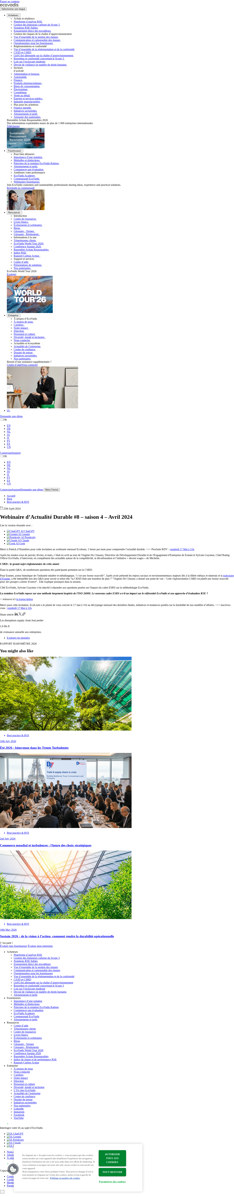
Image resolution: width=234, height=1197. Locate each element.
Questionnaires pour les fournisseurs (33, 43)
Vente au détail (22, 95)
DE (9, 428)
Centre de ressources (25, 218)
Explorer (11, 274)
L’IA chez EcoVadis (24, 1090)
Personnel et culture (24, 334)
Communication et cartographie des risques (37, 40)
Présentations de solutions (27, 265)
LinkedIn (19, 1108)
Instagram (19, 1111)
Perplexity (30, 537)
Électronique (20, 89)
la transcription (24, 599)
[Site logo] (9, 5)
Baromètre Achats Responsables (31, 249)
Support (16, 452)
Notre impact (21, 327)
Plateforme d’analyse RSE (28, 21)
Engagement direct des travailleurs (32, 30)
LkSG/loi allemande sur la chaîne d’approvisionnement (43, 55)
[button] (13, 1169)
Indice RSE (20, 252)
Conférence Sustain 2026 (27, 246)
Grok (22, 543)
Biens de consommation (27, 86)
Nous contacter (22, 340)
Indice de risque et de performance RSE (35, 1059)
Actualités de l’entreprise (27, 346)
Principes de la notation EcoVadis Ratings (36, 163)
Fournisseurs (14, 151)
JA (8, 434)
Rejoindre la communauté (21, 187)
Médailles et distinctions (27, 160)
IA (8, 410)
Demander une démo (11, 416)
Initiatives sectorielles (25, 110)
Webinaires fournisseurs (26, 181)
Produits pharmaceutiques (27, 83)
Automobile (20, 77)
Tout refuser (112, 1172)
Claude (25, 540)
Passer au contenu (9, 1)
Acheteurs (13, 15)
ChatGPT (29, 531)
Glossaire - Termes (24, 231)
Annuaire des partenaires (27, 117)
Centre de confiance (24, 349)
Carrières (19, 324)
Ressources (14, 212)
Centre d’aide (21, 261)
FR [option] (5, 419)
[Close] (2, 1192)
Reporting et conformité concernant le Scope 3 (39, 58)
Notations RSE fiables (26, 27)
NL (9, 431)
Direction (19, 331)
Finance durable (22, 107)
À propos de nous (23, 321)
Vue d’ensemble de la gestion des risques (36, 37)
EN (9, 425)
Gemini (25, 534)
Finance (18, 80)
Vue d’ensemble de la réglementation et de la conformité (44, 49)
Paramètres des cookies (112, 1181)
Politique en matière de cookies (65, 1178)
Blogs (17, 228)
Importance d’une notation (28, 157)
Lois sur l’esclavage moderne (29, 61)
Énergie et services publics (28, 98)
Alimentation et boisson (26, 73)
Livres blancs (21, 221)
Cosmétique (20, 92)
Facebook (19, 1114)
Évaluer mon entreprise (40, 946)
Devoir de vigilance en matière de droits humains (40, 64)
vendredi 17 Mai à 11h (182, 549)
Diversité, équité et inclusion (29, 337)
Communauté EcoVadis (26, 178)
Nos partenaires (22, 268)
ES (8, 444)
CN (9, 447)
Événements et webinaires (28, 225)
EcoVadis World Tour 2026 (28, 243)
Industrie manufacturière (27, 101)
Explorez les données (18, 637)
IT (8, 437)
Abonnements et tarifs (25, 113)
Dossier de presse (23, 352)
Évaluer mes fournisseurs (13, 946)
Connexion (6, 452)
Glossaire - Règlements (26, 234)
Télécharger (13, 126)
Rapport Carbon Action (27, 255)
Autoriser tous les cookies (112, 1158)
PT (8, 440)
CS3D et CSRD (22, 52)
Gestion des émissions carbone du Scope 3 (37, 24)
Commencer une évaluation (28, 169)
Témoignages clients (25, 240)
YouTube (19, 1117)
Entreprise (13, 315)
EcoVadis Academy (24, 175)
